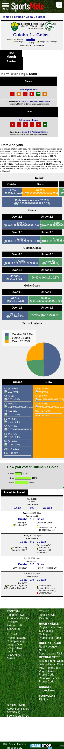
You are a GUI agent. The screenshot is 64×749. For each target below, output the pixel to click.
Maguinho (15, 550)
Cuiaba (28, 81)
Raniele (42, 548)
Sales (24, 586)
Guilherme (41, 523)
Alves (19, 39)
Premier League (16, 637)
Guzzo (53, 527)
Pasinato (18, 42)
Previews (12, 621)
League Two (14, 648)
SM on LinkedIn (16, 736)
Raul (39, 568)
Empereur (43, 586)
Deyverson (42, 545)
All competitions (28, 89)
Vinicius (49, 568)
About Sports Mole (18, 708)
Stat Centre (13, 628)
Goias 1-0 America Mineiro (35, 132)
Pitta (9, 39)
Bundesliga (14, 655)
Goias (29, 111)
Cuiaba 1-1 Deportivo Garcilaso (34, 101)
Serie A (11, 658)
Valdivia (45, 590)
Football (14, 611)
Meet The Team (16, 719)
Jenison (40, 588)
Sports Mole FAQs (18, 715)
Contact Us (13, 722)
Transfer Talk (14, 625)
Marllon (40, 552)
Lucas (52, 588)
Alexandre (41, 550)
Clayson (19, 523)
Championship (16, 641)
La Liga (11, 651)
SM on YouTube (16, 739)
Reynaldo (11, 586)
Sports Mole (17, 705)
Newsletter (13, 726)
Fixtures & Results (18, 618)
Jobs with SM (15, 731)
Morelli (42, 527)
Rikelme (19, 525)
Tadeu (45, 530)
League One (14, 644)
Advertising (13, 712)
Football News (15, 614)
